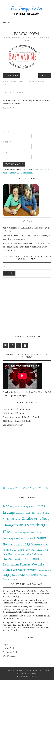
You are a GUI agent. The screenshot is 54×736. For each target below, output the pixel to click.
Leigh (27, 544)
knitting (19, 545)
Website (7, 153)
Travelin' (30, 569)
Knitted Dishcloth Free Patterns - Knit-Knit (22, 600)
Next (44, 75)
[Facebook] (12, 345)
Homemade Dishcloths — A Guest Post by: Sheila (25, 603)
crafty (37, 518)
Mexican (14, 550)
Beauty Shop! (28, 506)
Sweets (7, 559)
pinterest (40, 550)
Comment (9, 108)
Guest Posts (19, 538)
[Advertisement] (27, 306)
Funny (37, 532)
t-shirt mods (15, 559)
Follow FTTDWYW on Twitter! (28, 487)
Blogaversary (19, 513)
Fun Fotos (30, 533)
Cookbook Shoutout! (12, 519)
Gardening (8, 538)
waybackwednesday (43, 570)
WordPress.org (9, 656)
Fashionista (21, 676)
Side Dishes (9, 554)
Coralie (27, 518)
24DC (6, 506)
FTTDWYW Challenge (18, 533)
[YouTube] (25, 345)
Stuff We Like (22, 554)
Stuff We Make (35, 554)
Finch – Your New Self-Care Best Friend (21, 417)
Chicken (46, 513)
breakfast (37, 513)
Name (7, 132)
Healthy (40, 538)
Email (7, 142)
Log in (5, 644)
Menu (6, 22)
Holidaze (9, 544)
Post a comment (10, 81)
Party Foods (31, 550)
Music (20, 549)
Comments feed (10, 652)
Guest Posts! (29, 538)
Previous (11, 75)
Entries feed (8, 648)
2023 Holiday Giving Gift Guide (17, 421)
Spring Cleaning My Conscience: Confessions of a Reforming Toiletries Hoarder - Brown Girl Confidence (25, 625)
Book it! (29, 513)
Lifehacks (37, 545)
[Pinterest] (18, 345)
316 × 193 (32, 37)
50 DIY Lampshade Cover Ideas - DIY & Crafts (23, 616)
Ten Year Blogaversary (13, 425)
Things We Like (32, 564)
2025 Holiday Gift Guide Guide (16, 409)
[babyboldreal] (23, 57)
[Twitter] (5, 345)
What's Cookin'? (30, 575)
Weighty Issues (11, 575)
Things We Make (14, 569)
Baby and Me (15, 507)
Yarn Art (13, 579)
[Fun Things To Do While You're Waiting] (27, 11)
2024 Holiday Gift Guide (13, 413)
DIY (21, 525)
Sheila (47, 550)
